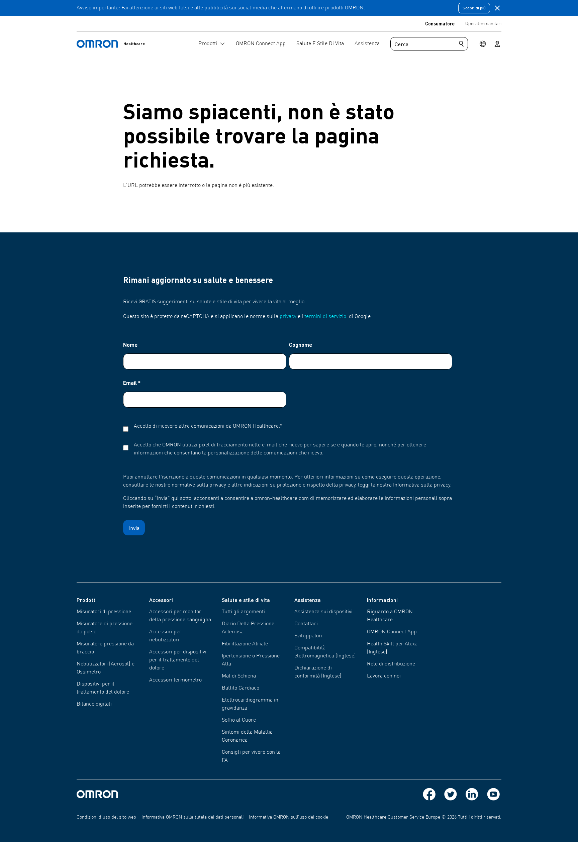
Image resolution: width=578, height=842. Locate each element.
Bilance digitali (94, 704)
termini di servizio (325, 316)
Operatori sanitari (483, 23)
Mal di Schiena (239, 676)
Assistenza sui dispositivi (323, 612)
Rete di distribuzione (391, 664)
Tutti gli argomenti (243, 612)
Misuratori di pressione (104, 612)
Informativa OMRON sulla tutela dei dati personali (192, 817)
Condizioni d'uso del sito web (106, 817)
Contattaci (306, 624)
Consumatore (440, 23)
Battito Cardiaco (240, 688)
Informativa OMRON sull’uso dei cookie (288, 817)
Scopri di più (474, 7)
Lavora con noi (384, 676)
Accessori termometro (175, 680)
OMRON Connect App (392, 632)
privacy (288, 316)
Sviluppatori (308, 636)
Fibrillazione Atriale (245, 644)
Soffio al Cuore (239, 720)
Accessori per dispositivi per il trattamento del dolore (177, 660)
